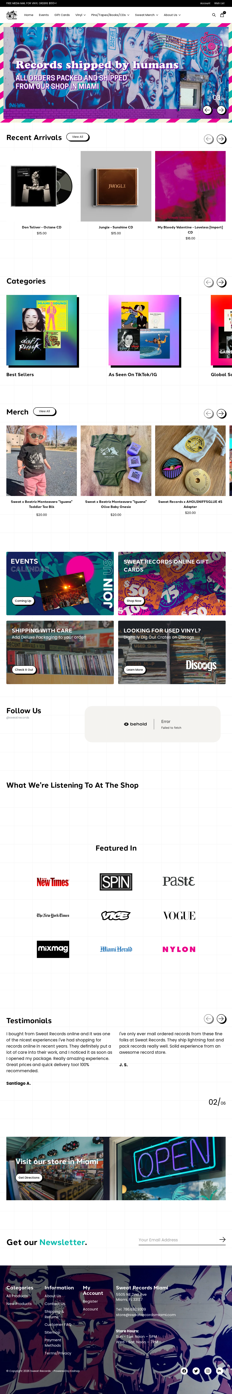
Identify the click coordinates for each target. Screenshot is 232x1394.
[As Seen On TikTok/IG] (144, 330)
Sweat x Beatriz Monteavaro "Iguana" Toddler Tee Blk (41, 504)
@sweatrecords (17, 717)
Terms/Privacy (58, 1353)
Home (28, 15)
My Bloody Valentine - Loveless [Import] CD (190, 230)
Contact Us (55, 1303)
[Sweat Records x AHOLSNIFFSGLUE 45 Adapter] (190, 460)
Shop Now (134, 601)
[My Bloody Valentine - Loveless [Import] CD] (190, 186)
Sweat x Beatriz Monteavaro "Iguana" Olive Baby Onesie (116, 504)
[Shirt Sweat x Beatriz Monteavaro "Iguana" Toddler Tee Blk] (41, 460)
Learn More (135, 670)
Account (90, 1309)
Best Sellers (20, 374)
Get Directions (29, 1178)
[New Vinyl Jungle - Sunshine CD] (116, 186)
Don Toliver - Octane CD (41, 227)
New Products (19, 1303)
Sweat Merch (145, 15)
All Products (17, 1295)
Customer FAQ (58, 1324)
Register (90, 1301)
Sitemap (52, 1332)
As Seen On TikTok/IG (133, 374)
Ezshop (75, 1371)
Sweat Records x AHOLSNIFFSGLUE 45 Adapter (190, 504)
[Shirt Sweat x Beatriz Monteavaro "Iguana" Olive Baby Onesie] (116, 460)
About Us (170, 15)
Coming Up (23, 601)
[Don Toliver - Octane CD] (41, 186)
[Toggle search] (214, 15)
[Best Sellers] (41, 330)
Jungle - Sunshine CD (116, 227)
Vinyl (78, 15)
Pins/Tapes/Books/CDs (108, 15)
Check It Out (24, 670)
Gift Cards (62, 15)
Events (44, 15)
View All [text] (80, 137)
